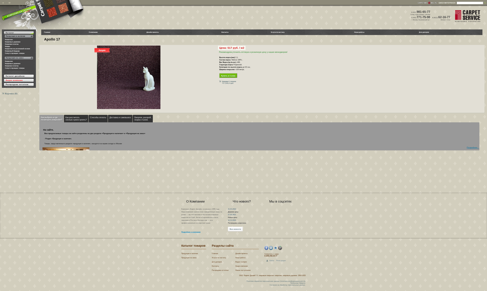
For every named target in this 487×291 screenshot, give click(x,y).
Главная (47, 32)
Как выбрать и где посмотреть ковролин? (51, 118)
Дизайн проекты (152, 32)
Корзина (11, 93)
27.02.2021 (232, 215)
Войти (271, 261)
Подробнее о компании (191, 232)
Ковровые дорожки (12, 42)
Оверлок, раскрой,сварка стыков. (142, 118)
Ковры (7, 46)
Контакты (225, 32)
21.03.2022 (232, 209)
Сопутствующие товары (15, 53)
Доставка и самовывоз (120, 117)
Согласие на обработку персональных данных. (288, 285)
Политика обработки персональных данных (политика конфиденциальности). (276, 281)
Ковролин (9, 39)
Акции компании (241, 266)
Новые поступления (243, 270)
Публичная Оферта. (298, 283)
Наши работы (359, 32)
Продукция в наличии (189, 253)
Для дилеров (424, 32)
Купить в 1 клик (228, 76)
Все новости (235, 229)
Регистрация (281, 261)
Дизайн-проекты (241, 253)
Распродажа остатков (220, 270)
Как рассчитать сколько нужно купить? (76, 118)
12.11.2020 (232, 220)
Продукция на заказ (188, 258)
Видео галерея (241, 262)
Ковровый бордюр (12, 51)
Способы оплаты (98, 117)
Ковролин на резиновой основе (17, 49)
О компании (93, 32)
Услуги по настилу (278, 32)
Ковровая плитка (12, 44)
